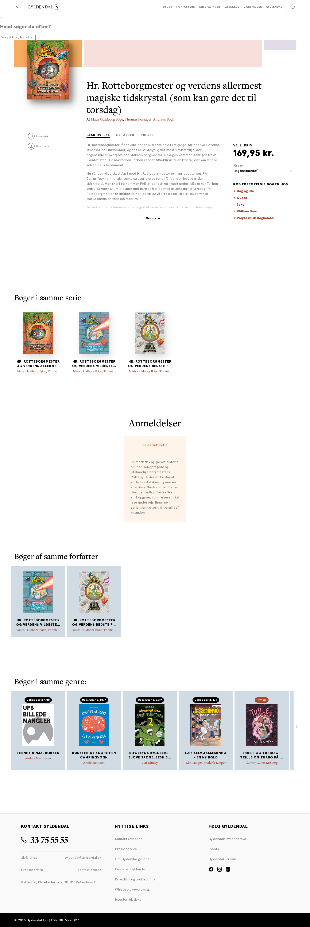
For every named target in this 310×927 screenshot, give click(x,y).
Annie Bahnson (94, 762)
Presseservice (126, 849)
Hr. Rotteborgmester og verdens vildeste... (94, 364)
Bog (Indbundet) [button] (246, 171)
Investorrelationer (129, 900)
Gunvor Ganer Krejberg (261, 762)
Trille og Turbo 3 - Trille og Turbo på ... (261, 755)
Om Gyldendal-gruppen (133, 859)
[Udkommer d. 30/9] (94, 725)
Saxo (240, 204)
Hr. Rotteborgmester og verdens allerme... (38, 364)
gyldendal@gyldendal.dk (83, 858)
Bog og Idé (245, 191)
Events (214, 849)
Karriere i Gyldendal (130, 869)
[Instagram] (219, 871)
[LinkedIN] (227, 871)
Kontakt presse (89, 870)
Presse (147, 135)
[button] (292, 7)
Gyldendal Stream (222, 859)
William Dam (247, 211)
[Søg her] (37, 38)
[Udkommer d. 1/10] (38, 725)
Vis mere (153, 218)
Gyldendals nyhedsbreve (227, 839)
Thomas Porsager (138, 119)
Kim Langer (194, 762)
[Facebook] (211, 871)
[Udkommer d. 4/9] (206, 725)
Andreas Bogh (163, 119)
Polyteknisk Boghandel (255, 218)
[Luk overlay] (1, 17)
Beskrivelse (98, 135)
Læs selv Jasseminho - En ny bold (205, 755)
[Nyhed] (262, 725)
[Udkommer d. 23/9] (150, 725)
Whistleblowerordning (132, 889)
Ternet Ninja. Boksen (38, 753)
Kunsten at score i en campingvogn (94, 755)
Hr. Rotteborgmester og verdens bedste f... (150, 364)
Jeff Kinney (150, 762)
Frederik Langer (215, 762)
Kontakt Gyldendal (129, 839)
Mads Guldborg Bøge (107, 119)
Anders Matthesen (38, 758)
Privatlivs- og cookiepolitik (135, 879)
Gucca (242, 198)
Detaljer (125, 135)
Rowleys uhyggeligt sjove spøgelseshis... (150, 755)
